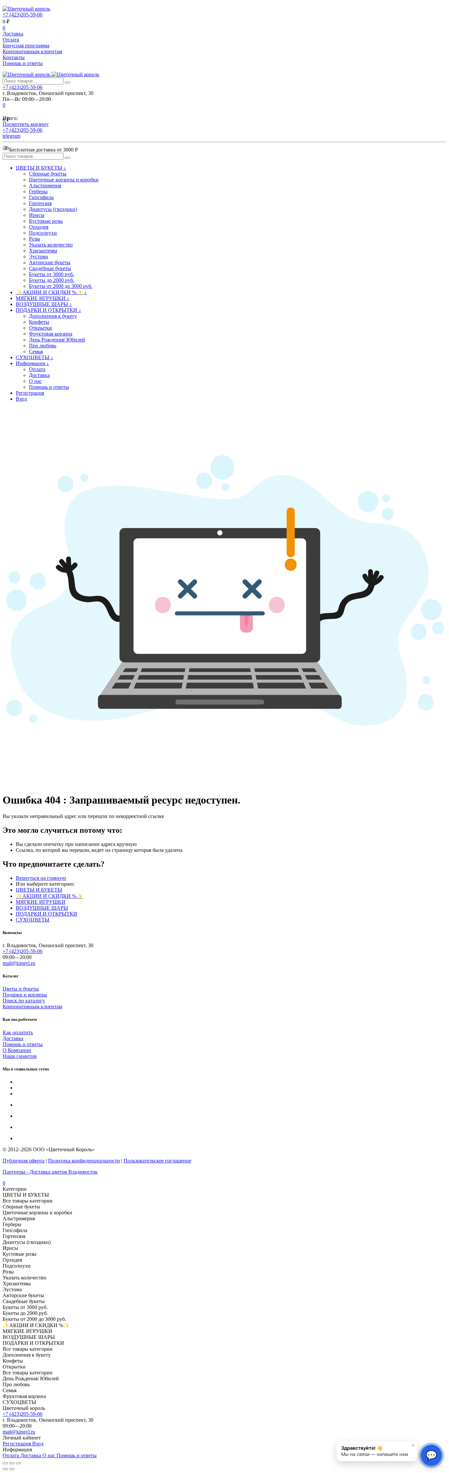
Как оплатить (18, 1032)
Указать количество (51, 244)
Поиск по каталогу (24, 1000)
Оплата (11, 39)
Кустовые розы (46, 221)
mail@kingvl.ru (19, 963)
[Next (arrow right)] (11, 1469)
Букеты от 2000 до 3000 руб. (60, 286)
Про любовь (42, 345)
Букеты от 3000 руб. (51, 274)
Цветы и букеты (21, 989)
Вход (21, 399)
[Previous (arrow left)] (5, 1469)
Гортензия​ (40, 203)
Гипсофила (41, 197)
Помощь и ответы (23, 63)
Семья (36, 351)
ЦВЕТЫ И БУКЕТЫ (39, 890)
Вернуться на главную (41, 878)
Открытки (40, 328)
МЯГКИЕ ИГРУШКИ (40, 902)
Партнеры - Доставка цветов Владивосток (50, 1172)
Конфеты (39, 322)
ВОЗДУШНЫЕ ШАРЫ (42, 908)
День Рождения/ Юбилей (57, 339)
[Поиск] (67, 82)
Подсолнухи (43, 233)
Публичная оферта (23, 1160)
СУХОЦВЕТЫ (32, 920)
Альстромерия (45, 185)
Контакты (14, 57)
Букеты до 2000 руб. (51, 280)
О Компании (17, 1050)
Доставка (13, 33)
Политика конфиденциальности (84, 1160)
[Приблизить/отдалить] (18, 1463)
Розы (34, 239)
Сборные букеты (47, 173)
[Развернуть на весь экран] (11, 1463)
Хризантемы (43, 250)
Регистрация (30, 393)
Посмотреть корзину (26, 124)
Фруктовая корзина (50, 334)
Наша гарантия (19, 1056)
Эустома (38, 256)
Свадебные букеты (50, 268)
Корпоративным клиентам (32, 51)
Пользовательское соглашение (157, 1160)
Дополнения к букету (53, 316)
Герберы (38, 191)
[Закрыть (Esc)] (5, 1463)
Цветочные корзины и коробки (64, 179)
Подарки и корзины (25, 994)
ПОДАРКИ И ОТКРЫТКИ (46, 914)
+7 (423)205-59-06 (22, 14)
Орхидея (38, 227)
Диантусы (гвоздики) (53, 209)
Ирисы (36, 215)
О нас (35, 381)
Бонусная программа (26, 45)
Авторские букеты (49, 262)
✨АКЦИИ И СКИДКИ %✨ (49, 896)
